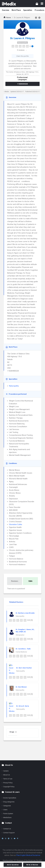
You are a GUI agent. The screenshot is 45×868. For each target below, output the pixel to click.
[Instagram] (5, 838)
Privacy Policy (7, 783)
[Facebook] (2, 838)
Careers (6, 771)
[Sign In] (37, 3)
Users (5, 810)
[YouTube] (14, 838)
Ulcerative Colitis (15, 524)
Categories (7, 806)
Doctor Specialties (9, 798)
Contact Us (7, 829)
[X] (11, 838)
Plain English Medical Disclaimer (28, 855)
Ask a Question (13, 865)
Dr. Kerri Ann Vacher (24, 668)
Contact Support (9, 833)
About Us (6, 775)
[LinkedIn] (8, 838)
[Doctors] (9, 3)
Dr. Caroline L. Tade (23, 649)
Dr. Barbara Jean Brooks (25, 613)
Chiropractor (20, 635)
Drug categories (8, 802)
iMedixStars (7, 817)
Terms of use (7, 779)
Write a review (32, 865)
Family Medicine (21, 652)
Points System (8, 813)
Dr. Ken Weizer (21, 687)
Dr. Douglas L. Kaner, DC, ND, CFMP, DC (25, 631)
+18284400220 (22, 84)
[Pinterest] (17, 838)
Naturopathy (22, 43)
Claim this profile (22, 56)
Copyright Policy (8, 787)
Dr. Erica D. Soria (22, 706)
